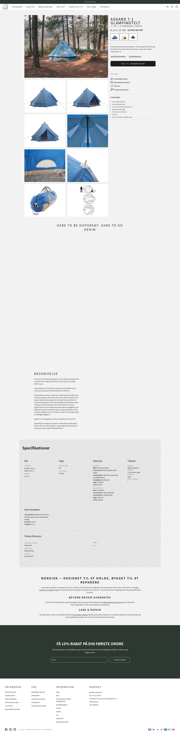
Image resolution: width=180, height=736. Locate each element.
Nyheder (17, 7)
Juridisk (58, 711)
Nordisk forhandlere (11, 699)
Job (57, 715)
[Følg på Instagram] (10, 729)
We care (91, 7)
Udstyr (30, 7)
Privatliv (58, 708)
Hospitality (76, 7)
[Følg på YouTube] (15, 729)
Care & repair (9, 706)
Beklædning (46, 7)
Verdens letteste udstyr (12, 702)
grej (57, 590)
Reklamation (60, 718)
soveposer (42, 590)
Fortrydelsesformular (62, 722)
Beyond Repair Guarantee (112, 602)
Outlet (61, 7)
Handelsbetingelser (62, 705)
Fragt (57, 692)
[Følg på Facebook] (6, 729)
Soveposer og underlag (38, 699)
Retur (57, 695)
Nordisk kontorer (10, 695)
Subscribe (120, 660)
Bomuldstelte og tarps (38, 692)
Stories (104, 7)
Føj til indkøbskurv (133, 63)
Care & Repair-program (80, 615)
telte (136, 587)
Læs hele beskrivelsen (118, 56)
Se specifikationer (135, 56)
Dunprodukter (35, 702)
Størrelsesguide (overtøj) (38, 706)
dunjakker (50, 590)
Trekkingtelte (35, 695)
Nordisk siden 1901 (10, 692)
